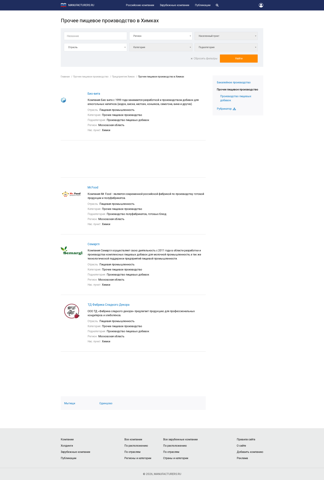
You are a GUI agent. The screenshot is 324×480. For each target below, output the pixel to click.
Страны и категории (175, 458)
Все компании (133, 439)
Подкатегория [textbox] (206, 47)
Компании (67, 439)
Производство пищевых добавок (235, 98)
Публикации (202, 5)
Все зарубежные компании (180, 439)
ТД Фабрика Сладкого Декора (108, 304)
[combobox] (160, 36)
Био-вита (94, 93)
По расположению (136, 445)
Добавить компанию (250, 452)
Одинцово (105, 403)
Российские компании (140, 5)
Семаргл (94, 244)
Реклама (242, 458)
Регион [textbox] (137, 36)
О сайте (241, 445)
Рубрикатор (224, 108)
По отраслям (132, 452)
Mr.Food (93, 187)
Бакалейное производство (234, 82)
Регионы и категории (137, 458)
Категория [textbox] (139, 47)
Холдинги (67, 445)
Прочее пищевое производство (91, 76)
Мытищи (69, 403)
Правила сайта (246, 439)
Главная (65, 76)
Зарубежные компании (174, 5)
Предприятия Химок (123, 76)
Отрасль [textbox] (73, 47)
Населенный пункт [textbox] (209, 36)
